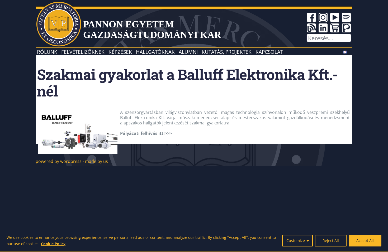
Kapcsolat (269, 51)
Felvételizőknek (83, 51)
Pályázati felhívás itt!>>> (146, 133)
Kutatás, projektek (227, 51)
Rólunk (47, 51)
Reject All (331, 240)
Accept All (365, 240)
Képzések (120, 51)
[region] (194, 239)
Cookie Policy (53, 243)
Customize (295, 240)
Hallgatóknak (155, 51)
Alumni (188, 51)
